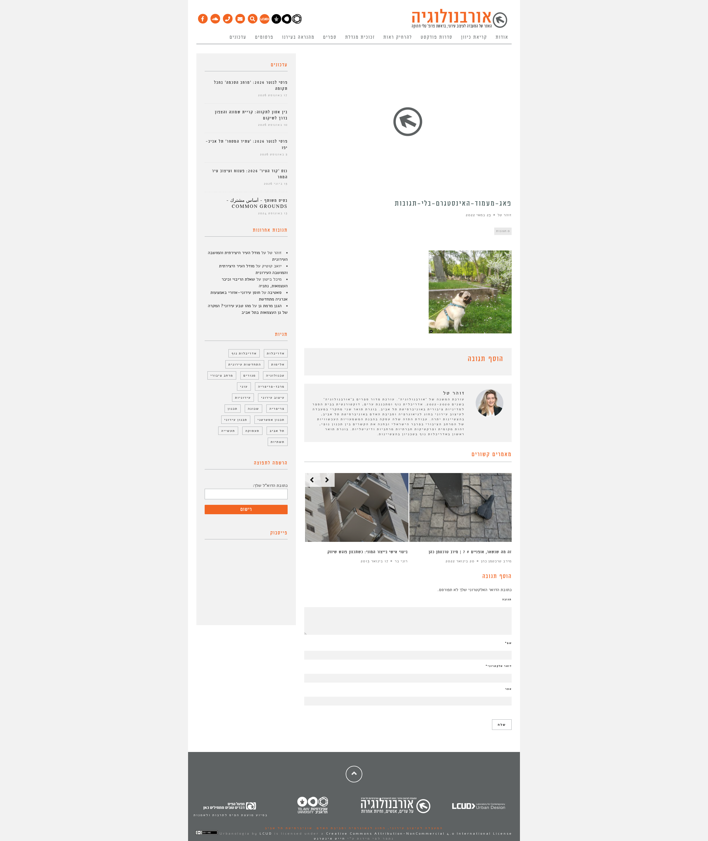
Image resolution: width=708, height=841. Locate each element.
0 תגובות (503, 231)
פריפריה (277, 408)
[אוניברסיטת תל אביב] (286, 22)
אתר (508, 689)
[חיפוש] (252, 17)
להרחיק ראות (397, 37)
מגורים (249, 375)
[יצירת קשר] (227, 17)
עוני (244, 386)
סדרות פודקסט (436, 37)
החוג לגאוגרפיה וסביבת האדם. (349, 828)
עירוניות (243, 397)
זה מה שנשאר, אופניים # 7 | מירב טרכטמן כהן (470, 552)
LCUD (266, 833)
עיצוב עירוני (273, 397)
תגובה (507, 599)
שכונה (253, 408)
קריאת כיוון (474, 37)
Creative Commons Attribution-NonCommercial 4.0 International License (419, 833)
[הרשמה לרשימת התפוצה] (240, 17)
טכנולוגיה (275, 375)
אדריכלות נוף (244, 353)
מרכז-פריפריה (271, 386)
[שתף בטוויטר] (316, 360)
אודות (502, 37)
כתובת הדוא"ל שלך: (270, 485)
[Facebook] (202, 17)
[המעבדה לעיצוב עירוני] (264, 22)
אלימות (278, 364)
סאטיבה (275, 292)
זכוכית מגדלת (360, 37)
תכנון (233, 408)
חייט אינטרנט (329, 838)
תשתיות (278, 442)
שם (508, 643)
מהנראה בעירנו (298, 37)
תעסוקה (252, 431)
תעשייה (228, 431)
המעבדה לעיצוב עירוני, (414, 828)
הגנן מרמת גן (270, 306)
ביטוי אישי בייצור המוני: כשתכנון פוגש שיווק (367, 552)
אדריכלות (276, 353)
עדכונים (238, 37)
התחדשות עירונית (244, 364)
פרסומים (264, 37)
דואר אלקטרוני (499, 666)
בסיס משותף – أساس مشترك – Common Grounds (257, 204)
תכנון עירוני (235, 419)
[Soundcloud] (215, 17)
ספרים (330, 37)
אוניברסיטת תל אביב (289, 828)
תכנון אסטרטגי (271, 419)
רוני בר (401, 561)
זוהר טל (505, 215)
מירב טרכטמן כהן (496, 561)
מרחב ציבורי (221, 375)
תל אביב (277, 431)
